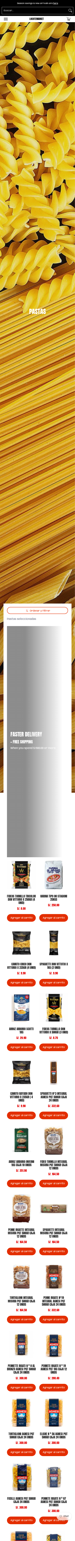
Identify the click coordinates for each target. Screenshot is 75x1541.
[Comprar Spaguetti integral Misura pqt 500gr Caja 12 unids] (53, 1208)
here (55, 3)
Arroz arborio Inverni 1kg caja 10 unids (21, 1163)
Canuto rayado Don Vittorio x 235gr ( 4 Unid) (21, 1097)
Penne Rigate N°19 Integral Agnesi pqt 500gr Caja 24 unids (54, 1301)
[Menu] (5, 19)
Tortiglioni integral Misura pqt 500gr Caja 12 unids (21, 1301)
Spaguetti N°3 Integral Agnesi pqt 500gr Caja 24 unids (53, 1097)
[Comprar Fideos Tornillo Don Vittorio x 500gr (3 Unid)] (53, 1007)
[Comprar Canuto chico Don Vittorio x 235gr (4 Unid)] (21, 943)
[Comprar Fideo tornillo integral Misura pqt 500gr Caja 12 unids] (53, 1140)
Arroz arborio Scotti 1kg (21, 1030)
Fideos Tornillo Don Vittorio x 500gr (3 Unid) (53, 1030)
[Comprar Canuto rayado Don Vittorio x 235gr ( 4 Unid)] (21, 1072)
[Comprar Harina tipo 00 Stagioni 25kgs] (53, 875)
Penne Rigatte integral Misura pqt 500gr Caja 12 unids (21, 1233)
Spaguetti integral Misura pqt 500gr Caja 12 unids (53, 1233)
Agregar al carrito (21, 918)
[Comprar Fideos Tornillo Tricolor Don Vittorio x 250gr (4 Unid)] (21, 875)
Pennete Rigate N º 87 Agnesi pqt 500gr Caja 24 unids (54, 1502)
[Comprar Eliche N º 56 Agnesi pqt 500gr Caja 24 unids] (53, 1412)
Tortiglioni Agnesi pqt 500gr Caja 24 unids (21, 1435)
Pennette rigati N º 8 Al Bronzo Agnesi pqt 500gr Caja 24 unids (21, 1369)
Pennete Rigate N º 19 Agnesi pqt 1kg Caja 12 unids (54, 1369)
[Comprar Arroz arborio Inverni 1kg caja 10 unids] (21, 1140)
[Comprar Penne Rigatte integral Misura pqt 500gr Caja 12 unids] (21, 1208)
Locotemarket (36, 19)
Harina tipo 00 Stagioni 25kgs (53, 898)
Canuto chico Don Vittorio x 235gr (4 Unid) (21, 966)
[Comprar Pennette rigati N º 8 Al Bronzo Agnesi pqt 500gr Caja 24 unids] (21, 1344)
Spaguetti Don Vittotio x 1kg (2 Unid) (54, 966)
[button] (69, 19)
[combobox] (35, 10)
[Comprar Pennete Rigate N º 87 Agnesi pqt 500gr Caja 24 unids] (53, 1477)
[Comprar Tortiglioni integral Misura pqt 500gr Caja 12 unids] (21, 1276)
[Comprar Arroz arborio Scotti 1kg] (21, 1007)
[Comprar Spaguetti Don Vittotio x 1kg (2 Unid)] (53, 943)
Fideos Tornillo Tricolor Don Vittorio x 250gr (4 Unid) (21, 899)
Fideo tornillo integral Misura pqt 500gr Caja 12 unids (53, 1165)
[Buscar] (70, 10)
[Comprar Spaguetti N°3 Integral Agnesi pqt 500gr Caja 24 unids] (53, 1072)
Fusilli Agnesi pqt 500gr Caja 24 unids (21, 1500)
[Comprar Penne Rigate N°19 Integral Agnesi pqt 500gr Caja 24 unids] (53, 1276)
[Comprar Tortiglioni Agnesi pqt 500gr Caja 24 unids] (21, 1412)
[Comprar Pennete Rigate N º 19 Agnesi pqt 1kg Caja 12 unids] (53, 1344)
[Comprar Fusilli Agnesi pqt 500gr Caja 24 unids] (21, 1477)
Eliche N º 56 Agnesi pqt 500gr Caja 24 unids (54, 1435)
